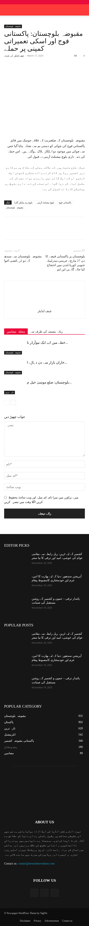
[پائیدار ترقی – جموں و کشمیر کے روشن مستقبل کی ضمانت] (16, 605)
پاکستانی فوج (65, 202)
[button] (83, 10)
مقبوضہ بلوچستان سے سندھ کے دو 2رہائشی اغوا (23, 258)
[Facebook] (21, 71)
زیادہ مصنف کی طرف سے (46, 331)
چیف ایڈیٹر (19, 55)
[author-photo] (44, 305)
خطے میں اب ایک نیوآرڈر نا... (47, 343)
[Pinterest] (40, 71)
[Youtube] (55, 893)
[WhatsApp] (50, 71)
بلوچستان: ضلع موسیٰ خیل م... (49, 382)
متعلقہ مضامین (16, 331)
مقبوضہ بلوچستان (13, 26)
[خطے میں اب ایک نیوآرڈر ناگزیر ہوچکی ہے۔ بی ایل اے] (14, 347)
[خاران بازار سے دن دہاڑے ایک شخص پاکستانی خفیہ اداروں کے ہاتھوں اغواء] (14, 367)
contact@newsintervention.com (36, 863)
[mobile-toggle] (7, 10)
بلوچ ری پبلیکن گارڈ (23, 202)
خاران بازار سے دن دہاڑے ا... (47, 362)
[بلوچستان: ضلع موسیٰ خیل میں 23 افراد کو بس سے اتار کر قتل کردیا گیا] (14, 387)
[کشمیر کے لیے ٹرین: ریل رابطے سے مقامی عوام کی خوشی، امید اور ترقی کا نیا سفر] (16, 560)
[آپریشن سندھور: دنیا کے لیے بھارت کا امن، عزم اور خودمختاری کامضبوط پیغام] (16, 582)
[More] (59, 71)
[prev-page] (6, 402)
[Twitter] (31, 71)
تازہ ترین (9, 392)
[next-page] (13, 402)
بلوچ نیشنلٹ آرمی (45, 202)
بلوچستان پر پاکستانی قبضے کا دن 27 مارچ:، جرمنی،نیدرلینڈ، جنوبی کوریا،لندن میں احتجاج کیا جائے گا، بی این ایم (65, 263)
